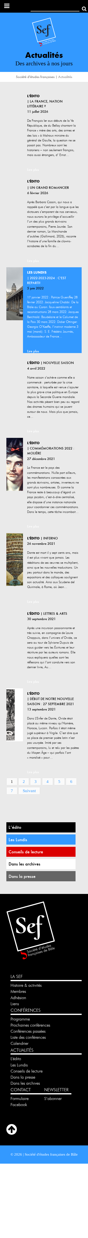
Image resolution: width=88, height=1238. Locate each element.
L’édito (15, 827)
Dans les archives (24, 864)
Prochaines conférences (30, 1025)
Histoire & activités (26, 985)
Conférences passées (28, 1031)
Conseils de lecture (26, 852)
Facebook (19, 1104)
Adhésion (18, 997)
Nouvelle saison (58, 363)
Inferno (50, 538)
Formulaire (20, 1098)
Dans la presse (22, 876)
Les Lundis (18, 839)
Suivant (29, 790)
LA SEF (17, 976)
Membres (18, 991)
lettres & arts (55, 613)
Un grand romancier (49, 187)
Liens (15, 1003)
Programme (21, 1019)
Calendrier (19, 1043)
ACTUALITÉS (22, 1050)
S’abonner (53, 1098)
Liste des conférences (28, 1037)
